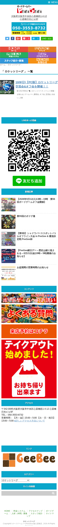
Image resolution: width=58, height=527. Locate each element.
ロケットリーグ (37, 91)
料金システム (19, 511)
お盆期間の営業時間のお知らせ (32, 267)
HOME (7, 511)
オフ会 (42, 94)
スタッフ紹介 (37, 513)
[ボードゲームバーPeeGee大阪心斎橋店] (29, 9)
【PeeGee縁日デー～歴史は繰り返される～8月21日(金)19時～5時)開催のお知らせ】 (36, 253)
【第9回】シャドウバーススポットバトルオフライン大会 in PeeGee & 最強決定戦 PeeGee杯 (36, 236)
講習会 (36, 94)
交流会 (48, 94)
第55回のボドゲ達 (26, 216)
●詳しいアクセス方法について (29, 421)
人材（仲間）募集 (19, 513)
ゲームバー (28, 94)
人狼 (21, 98)
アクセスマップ (36, 511)
